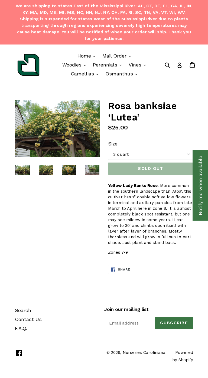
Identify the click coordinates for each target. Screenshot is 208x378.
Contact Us (28, 319)
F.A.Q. (21, 328)
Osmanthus (122, 74)
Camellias (86, 74)
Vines (138, 65)
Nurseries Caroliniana (144, 352)
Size (113, 144)
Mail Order (118, 56)
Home (87, 56)
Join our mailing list (126, 309)
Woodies (75, 65)
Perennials (108, 65)
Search (23, 310)
